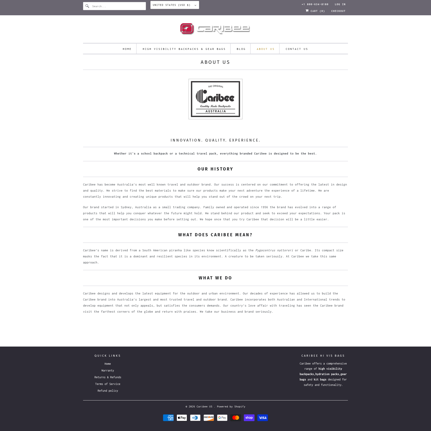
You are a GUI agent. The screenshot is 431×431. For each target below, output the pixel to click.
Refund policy (108, 390)
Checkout (338, 11)
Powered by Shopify (231, 406)
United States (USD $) (172, 5)
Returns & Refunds (108, 377)
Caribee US (205, 406)
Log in (340, 4)
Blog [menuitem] (241, 48)
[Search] (87, 6)
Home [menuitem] (127, 48)
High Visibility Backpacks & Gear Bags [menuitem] (184, 48)
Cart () (317, 11)
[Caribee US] (215, 30)
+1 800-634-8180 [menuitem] (315, 4)
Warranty (107, 370)
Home (108, 363)
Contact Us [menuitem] (297, 48)
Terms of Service (107, 384)
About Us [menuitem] (266, 48)
